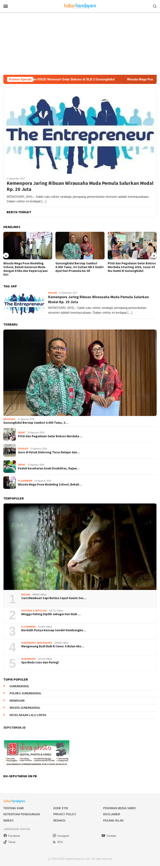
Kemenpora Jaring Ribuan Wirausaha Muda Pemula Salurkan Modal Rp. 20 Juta (80, 186)
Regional (9, 419)
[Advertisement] (80, 43)
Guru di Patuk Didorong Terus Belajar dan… (49, 452)
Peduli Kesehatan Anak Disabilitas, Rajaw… (49, 468)
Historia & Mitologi (34, 610)
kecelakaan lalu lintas (28, 715)
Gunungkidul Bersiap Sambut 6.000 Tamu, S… (35, 423)
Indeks (8, 820)
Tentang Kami (13, 808)
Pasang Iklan (113, 820)
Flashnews (25, 480)
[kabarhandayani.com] (80, 6)
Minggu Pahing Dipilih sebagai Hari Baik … (51, 614)
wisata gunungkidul (25, 707)
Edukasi (23, 448)
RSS (60, 842)
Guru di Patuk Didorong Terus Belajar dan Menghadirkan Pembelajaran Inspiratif (129, 267)
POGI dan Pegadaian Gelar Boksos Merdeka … (50, 436)
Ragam (52, 293)
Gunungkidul (19, 686)
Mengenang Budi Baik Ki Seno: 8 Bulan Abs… (52, 646)
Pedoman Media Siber (119, 808)
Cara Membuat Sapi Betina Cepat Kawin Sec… (53, 598)
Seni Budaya (44, 643)
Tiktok (12, 842)
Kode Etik (60, 808)
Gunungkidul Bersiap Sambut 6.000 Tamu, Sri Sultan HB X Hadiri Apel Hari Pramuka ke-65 (27, 267)
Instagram (63, 835)
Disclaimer (111, 814)
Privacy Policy (64, 814)
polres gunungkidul (25, 693)
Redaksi (59, 820)
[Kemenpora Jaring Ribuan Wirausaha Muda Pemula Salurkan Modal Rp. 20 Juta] (80, 131)
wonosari (17, 700)
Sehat (21, 432)
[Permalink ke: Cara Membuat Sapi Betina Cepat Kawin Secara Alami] (80, 546)
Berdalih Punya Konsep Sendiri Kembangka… (53, 630)
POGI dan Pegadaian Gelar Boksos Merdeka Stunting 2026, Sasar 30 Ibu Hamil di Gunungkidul (79, 267)
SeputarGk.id (14, 727)
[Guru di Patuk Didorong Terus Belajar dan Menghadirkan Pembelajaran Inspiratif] (132, 245)
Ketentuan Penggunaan (21, 814)
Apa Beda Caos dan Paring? (40, 662)
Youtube (111, 835)
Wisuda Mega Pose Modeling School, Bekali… (50, 484)
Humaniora (28, 643)
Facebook (14, 835)
